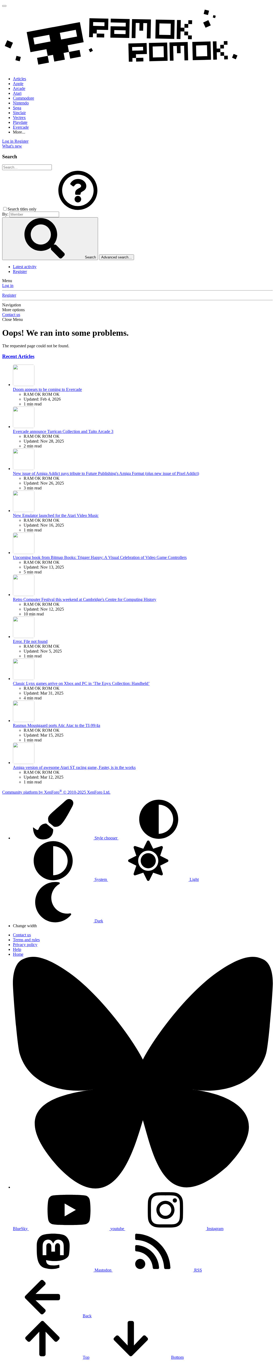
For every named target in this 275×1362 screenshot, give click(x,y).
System (100, 879)
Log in (7, 285)
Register (20, 271)
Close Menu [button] (12, 319)
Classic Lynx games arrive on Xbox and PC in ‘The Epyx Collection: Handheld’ (81, 683)
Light (194, 879)
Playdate (20, 122)
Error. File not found (30, 641)
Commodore (23, 98)
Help (17, 949)
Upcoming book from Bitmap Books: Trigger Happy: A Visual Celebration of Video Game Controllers (100, 557)
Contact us (11, 314)
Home (18, 954)
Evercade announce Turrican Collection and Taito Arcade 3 (63, 431)
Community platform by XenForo (56, 792)
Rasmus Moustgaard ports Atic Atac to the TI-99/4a (56, 725)
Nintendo (21, 103)
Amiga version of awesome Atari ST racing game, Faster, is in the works (74, 767)
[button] (78, 209)
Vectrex (19, 117)
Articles (19, 78)
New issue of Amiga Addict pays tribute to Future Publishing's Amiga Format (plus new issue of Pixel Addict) (106, 473)
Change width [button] (25, 925)
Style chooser (105, 838)
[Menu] (4, 6)
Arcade (19, 88)
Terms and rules (26, 939)
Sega (17, 108)
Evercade (21, 127)
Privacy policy (25, 944)
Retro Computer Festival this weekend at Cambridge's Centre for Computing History (84, 599)
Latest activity (25, 266)
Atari (17, 93)
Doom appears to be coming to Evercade (47, 389)
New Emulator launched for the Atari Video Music (56, 515)
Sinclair (19, 112)
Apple (18, 83)
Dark (98, 921)
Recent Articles (18, 356)
